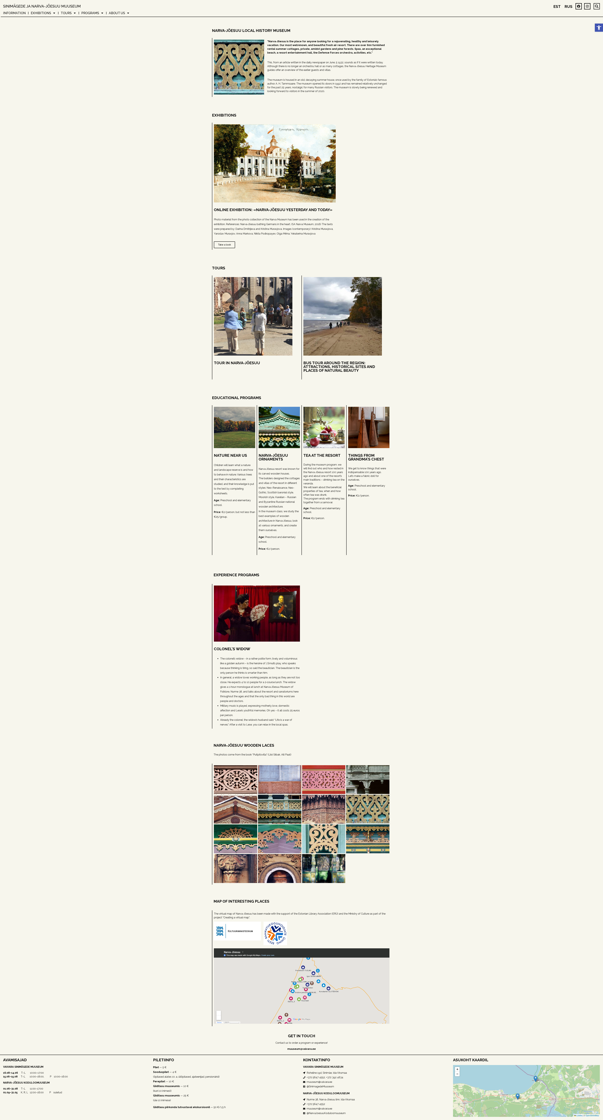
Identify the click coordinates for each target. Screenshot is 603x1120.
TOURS (66, 13)
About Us (117, 13)
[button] (599, 28)
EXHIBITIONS (41, 13)
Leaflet (579, 1115)
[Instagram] (587, 6)
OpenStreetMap (592, 1115)
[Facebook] (579, 6)
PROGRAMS (90, 13)
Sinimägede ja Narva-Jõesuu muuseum (42, 6)
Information (14, 13)
